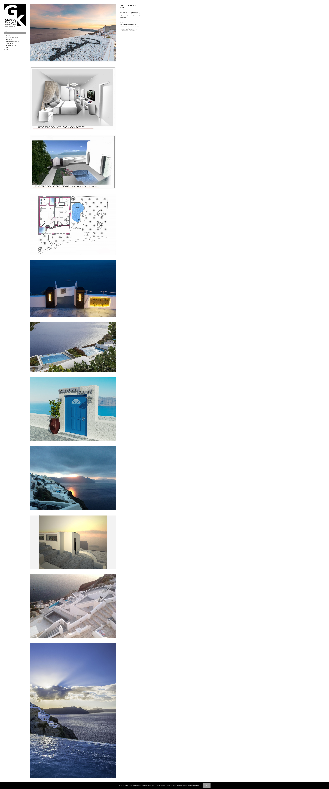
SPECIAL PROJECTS (11, 45)
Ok (206, 785)
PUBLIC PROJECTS (10, 43)
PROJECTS (7, 33)
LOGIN (6, 47)
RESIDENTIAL (9, 39)
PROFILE (6, 31)
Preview (126, 9)
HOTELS (8, 35)
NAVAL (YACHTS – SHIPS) (12, 37)
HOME (6, 29)
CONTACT (6, 49)
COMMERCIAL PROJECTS (12, 41)
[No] (327, 785)
